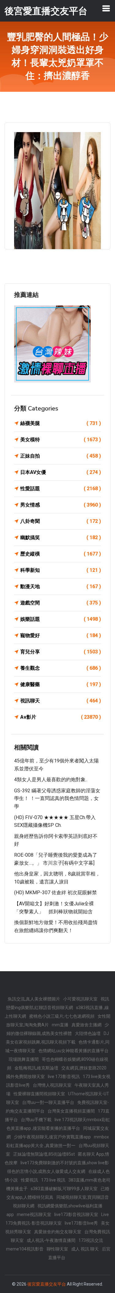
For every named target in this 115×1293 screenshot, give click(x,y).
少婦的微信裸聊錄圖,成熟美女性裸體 (57, 1029)
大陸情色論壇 (88, 1033)
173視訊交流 (91, 1240)
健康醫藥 (60, 684)
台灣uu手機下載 (36, 1119)
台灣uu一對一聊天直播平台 (48, 1102)
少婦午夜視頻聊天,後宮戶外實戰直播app (52, 1136)
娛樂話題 (60, 619)
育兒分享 (60, 652)
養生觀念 (60, 668)
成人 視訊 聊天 (85, 1249)
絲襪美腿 (60, 423)
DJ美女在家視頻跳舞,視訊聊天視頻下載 (57, 1038)
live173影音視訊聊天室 (76, 1214)
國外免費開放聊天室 (25, 1076)
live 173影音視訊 (64, 1076)
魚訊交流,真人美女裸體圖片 (34, 998)
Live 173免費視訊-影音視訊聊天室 (57, 1219)
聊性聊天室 (57, 1249)
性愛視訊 (29, 1180)
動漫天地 (60, 586)
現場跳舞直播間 (24, 1059)
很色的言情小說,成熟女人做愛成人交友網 (46, 1171)
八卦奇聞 (60, 521)
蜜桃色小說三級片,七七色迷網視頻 (61, 1016)
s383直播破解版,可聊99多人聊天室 (64, 1188)
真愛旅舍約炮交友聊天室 (57, 1231)
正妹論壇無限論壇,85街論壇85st (44, 1154)
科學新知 (60, 570)
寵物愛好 (60, 635)
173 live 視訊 (53, 1180)
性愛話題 (60, 488)
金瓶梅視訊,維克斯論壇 (36, 1067)
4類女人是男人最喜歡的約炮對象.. (50, 779)
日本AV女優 (60, 472)
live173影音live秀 (81, 1223)
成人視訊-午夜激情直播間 (51, 1240)
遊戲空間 (60, 603)
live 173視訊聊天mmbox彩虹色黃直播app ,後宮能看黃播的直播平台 (58, 1124)
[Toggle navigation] (106, 8)
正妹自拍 (60, 456)
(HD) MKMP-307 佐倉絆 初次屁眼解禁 (55, 892)
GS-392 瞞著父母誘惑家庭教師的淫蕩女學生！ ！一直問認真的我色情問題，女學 (57, 798)
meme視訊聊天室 (34, 1214)
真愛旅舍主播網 (86, 1024)
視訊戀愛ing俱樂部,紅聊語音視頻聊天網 (57, 1003)
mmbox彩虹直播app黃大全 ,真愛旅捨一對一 (57, 1141)
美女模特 (60, 439)
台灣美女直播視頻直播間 (71, 1111)
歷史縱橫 (60, 554)
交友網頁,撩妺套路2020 (83, 1067)
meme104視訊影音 (25, 1249)
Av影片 (60, 717)
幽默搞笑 (60, 537)
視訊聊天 (60, 701)
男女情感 (60, 505)
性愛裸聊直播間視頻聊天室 (39, 1093)
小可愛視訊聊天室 (80, 998)
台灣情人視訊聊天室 (52, 1085)
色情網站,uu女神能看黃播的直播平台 (73, 1050)
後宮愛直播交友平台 (46, 1284)
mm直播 (60, 1024)
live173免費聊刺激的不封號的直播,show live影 (65, 1162)
